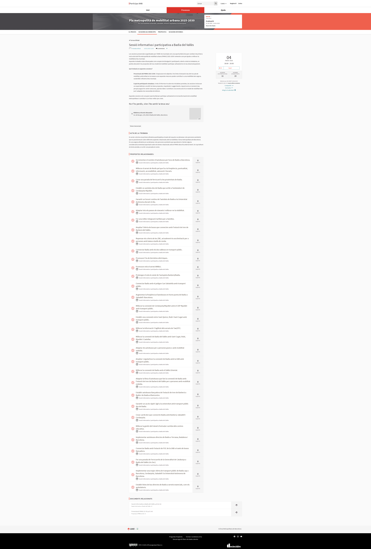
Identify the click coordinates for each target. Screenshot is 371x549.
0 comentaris (161, 48)
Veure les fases (210, 26)
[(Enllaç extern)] (132, 529)
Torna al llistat (134, 40)
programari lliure (156, 545)
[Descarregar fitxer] (236, 505)
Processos (185, 10)
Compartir (228, 85)
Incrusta (228, 88)
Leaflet (199, 118)
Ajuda (223, 10)
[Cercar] (215, 3)
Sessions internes (176, 32)
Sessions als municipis (147, 32)
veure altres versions (234, 83)
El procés (132, 32)
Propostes (162, 32)
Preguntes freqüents (176, 537)
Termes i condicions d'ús (194, 537)
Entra (240, 3)
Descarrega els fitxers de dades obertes (185, 539)
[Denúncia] (166, 48)
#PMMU (132, 23)
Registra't (233, 3)
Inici (148, 10)
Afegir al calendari (228, 90)
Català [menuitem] (223, 3)
